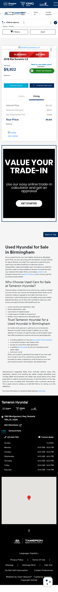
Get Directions (11, 425)
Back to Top (50, 234)
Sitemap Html (28, 565)
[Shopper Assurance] (7, 408)
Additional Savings (16, 85)
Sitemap (9, 565)
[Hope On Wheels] (34, 408)
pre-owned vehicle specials (42, 340)
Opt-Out (48, 565)
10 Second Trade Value (44, 85)
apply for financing (28, 274)
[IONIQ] (20, 408)
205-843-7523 (13, 437)
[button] (51, 49)
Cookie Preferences (43, 570)
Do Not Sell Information (16, 570)
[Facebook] (29, 530)
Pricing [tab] (36, 96)
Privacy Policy (16, 559)
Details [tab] (21, 96)
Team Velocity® (24, 577)
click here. (42, 391)
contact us (41, 272)
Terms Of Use (38, 559)
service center (22, 347)
